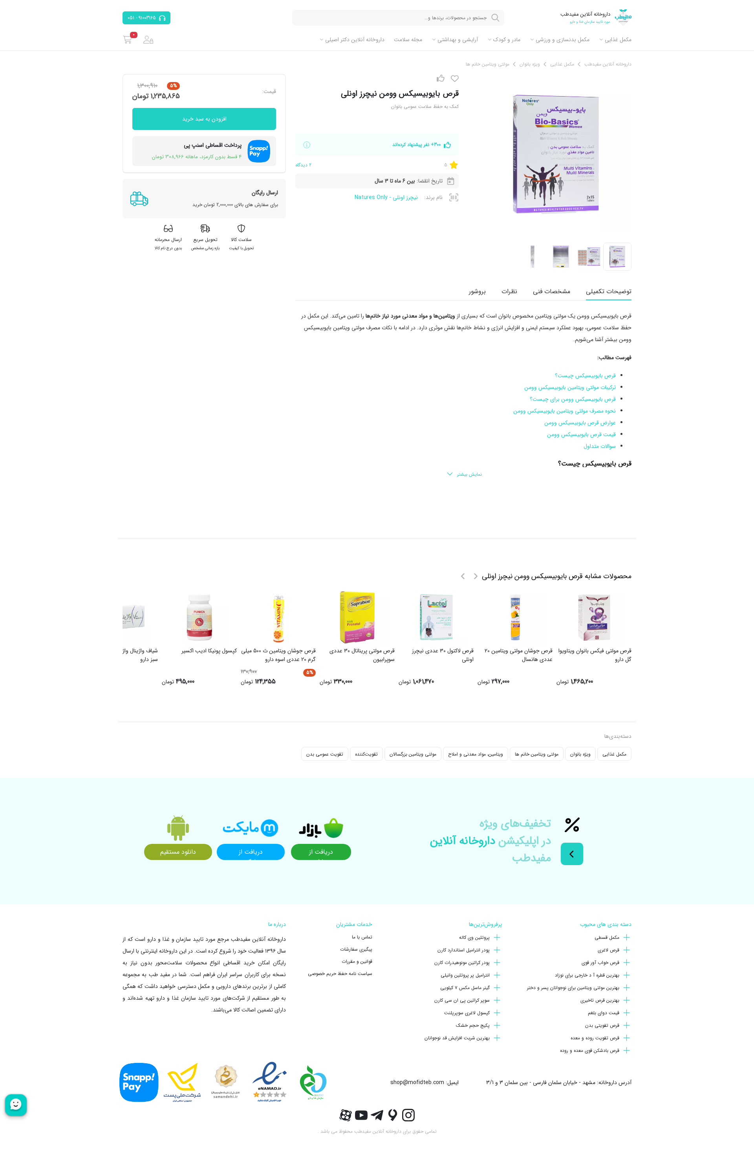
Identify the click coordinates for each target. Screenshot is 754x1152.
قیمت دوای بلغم (603, 1013)
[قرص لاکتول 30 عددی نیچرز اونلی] (436, 617)
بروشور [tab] (477, 291)
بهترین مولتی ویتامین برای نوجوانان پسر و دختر (573, 987)
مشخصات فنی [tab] (551, 291)
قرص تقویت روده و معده (595, 1038)
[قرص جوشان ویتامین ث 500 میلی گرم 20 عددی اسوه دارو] (278, 617)
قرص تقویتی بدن (602, 1025)
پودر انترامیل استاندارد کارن (463, 950)
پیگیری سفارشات (356, 949)
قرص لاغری (608, 950)
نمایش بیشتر (469, 474)
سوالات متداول (600, 446)
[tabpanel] (463, 395)
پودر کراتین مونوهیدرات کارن (462, 962)
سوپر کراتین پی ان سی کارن (462, 1000)
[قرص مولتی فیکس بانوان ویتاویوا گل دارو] (594, 617)
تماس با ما (362, 937)
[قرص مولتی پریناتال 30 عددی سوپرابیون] (357, 617)
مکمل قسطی (607, 937)
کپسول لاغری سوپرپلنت (467, 1013)
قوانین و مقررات (357, 961)
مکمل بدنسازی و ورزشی (562, 39)
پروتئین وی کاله (474, 937)
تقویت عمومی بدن (324, 754)
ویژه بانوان (580, 754)
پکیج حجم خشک (473, 1025)
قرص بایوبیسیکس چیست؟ (585, 375)
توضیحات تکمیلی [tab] (608, 291)
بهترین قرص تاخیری (599, 1000)
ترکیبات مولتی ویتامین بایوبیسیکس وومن (570, 387)
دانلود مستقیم (178, 852)
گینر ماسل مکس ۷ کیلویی (465, 987)
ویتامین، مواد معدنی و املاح (475, 754)
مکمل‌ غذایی (618, 39)
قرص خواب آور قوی (600, 962)
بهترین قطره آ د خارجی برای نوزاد (587, 975)
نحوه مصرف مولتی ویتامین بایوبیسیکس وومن (564, 411)
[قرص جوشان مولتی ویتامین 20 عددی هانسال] (515, 617)
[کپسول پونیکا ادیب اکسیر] (199, 617)
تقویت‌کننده (366, 754)
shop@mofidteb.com (417, 1082)
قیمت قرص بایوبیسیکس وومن (581, 434)
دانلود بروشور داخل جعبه (583, 511)
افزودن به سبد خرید (204, 119)
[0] (127, 40)
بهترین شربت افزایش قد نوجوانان (457, 1038)
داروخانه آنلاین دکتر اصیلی (354, 39)
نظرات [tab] (509, 291)
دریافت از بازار (321, 853)
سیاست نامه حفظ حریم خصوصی (340, 973)
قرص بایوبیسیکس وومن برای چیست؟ (573, 399)
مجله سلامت (408, 39)
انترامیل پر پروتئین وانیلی (465, 975)
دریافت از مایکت (251, 853)
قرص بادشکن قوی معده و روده (589, 1050)
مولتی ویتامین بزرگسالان (413, 754)
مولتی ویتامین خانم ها (536, 754)
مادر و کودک (506, 39)
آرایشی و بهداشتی (457, 39)
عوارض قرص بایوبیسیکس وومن (580, 422)
